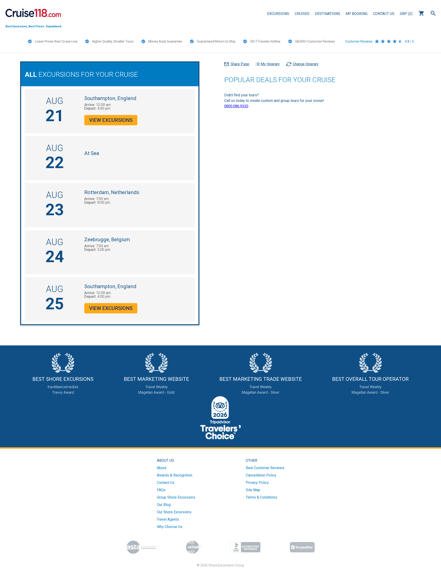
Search (433, 13)
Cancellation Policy (261, 475)
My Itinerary (270, 64)
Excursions (278, 13)
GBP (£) (406, 13)
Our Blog (164, 504)
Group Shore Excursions (176, 497)
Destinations (327, 13)
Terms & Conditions (261, 497)
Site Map (253, 490)
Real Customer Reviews (265, 468)
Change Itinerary (306, 64)
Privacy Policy (257, 482)
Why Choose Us (169, 527)
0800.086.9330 (236, 106)
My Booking (357, 13)
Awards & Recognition (174, 475)
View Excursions (111, 120)
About (161, 468)
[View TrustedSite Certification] (302, 547)
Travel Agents (168, 519)
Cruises (302, 13)
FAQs (161, 490)
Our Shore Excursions (174, 512)
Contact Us (383, 13)
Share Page (240, 64)
